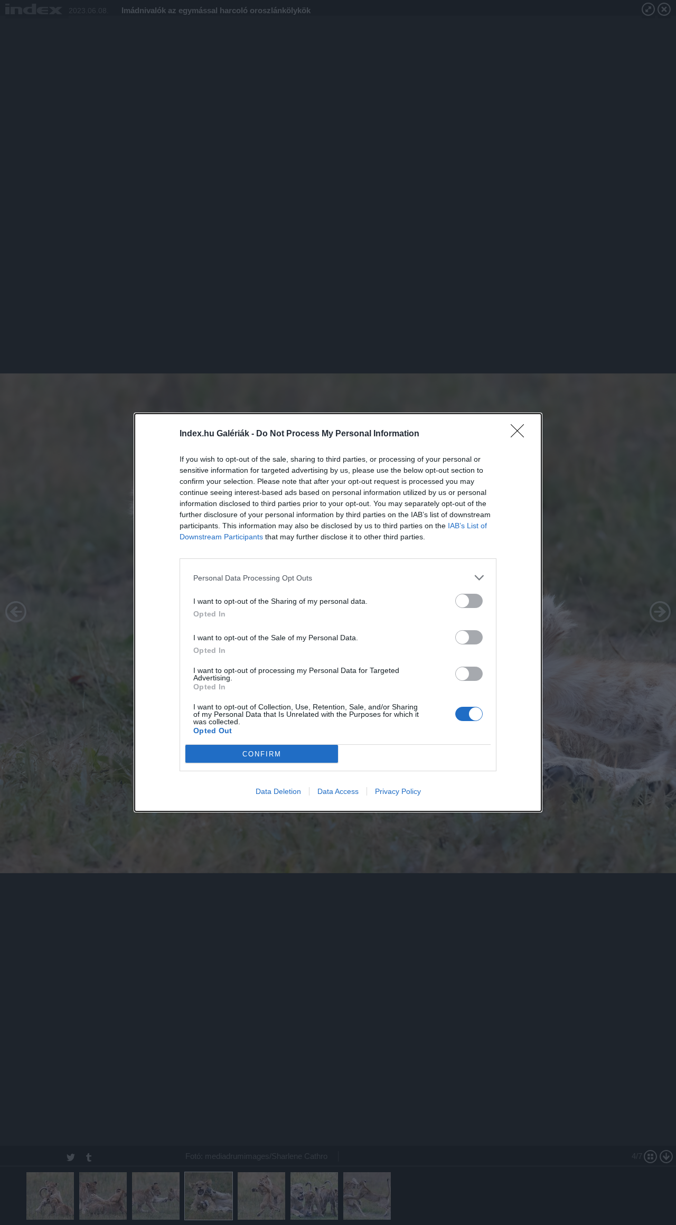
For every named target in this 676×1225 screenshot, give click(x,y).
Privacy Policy (398, 791)
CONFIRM (261, 754)
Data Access (338, 791)
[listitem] (338, 577)
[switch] (469, 601)
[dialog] (338, 612)
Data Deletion (278, 791)
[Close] (521, 434)
